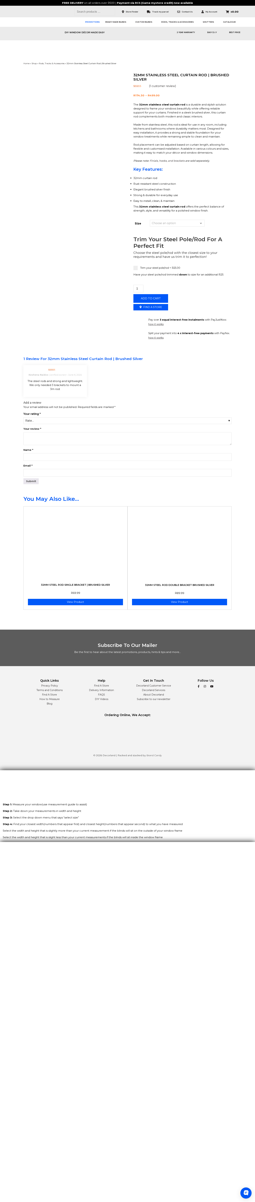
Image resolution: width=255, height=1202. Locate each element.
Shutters (208, 22)
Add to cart (151, 298)
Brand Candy (154, 755)
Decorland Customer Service (153, 685)
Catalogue (229, 22)
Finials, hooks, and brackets (167, 160)
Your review (32, 428)
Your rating (32, 414)
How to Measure (49, 699)
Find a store (152, 307)
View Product (75, 602)
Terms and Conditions (49, 690)
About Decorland (153, 694)
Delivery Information (101, 690)
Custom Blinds (143, 22)
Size (138, 223)
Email (28, 465)
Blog (49, 703)
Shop (34, 63)
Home (26, 63)
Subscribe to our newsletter (153, 699)
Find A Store (49, 694)
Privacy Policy (49, 685)
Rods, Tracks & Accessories (177, 22)
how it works (156, 324)
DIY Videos (101, 699)
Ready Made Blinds (115, 22)
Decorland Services (153, 690)
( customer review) (162, 86)
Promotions (92, 22)
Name (28, 450)
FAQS (101, 694)
